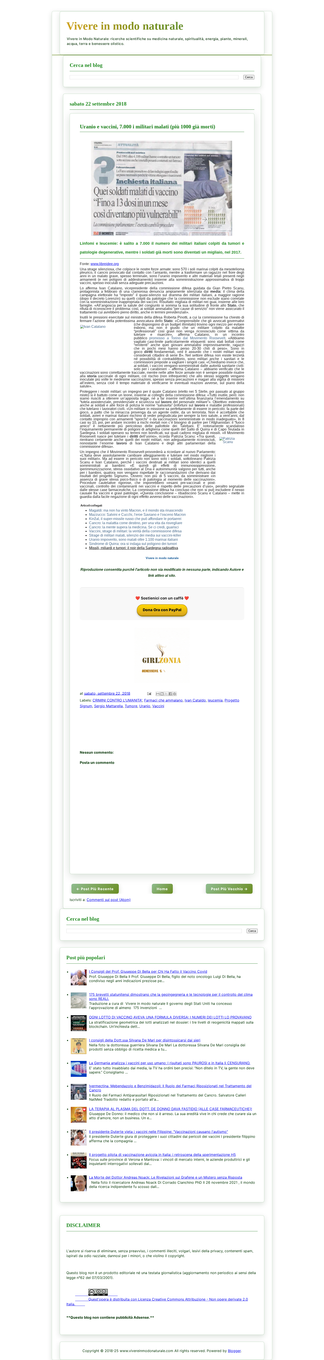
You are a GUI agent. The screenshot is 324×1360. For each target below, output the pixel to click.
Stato (231, 305)
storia (92, 376)
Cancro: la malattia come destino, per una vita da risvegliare (135, 523)
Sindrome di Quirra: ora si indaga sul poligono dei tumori (133, 544)
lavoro (166, 402)
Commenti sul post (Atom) (109, 899)
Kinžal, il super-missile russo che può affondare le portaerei (135, 519)
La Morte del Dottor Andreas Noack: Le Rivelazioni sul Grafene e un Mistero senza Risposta (165, 1177)
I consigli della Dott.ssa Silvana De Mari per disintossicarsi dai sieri (144, 1040)
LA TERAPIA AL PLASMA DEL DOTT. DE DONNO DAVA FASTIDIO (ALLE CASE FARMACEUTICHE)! (170, 1109)
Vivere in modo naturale (124, 25)
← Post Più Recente (95, 889)
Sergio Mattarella (108, 706)
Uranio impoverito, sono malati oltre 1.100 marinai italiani (133, 539)
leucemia (215, 700)
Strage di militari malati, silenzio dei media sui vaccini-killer (135, 535)
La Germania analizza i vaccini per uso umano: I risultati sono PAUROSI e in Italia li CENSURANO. (169, 1063)
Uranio (144, 706)
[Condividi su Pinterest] (174, 694)
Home (162, 889)
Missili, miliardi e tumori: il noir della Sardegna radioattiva (133, 548)
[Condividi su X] (166, 694)
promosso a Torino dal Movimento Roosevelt (187, 338)
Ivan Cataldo (195, 700)
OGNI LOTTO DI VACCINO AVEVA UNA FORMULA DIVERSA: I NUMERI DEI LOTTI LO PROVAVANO (170, 1017)
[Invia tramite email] (158, 694)
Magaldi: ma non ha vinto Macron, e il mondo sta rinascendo (136, 510)
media (215, 291)
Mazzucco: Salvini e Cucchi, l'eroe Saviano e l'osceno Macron (137, 514)
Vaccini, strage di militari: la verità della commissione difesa (135, 531)
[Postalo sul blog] (162, 694)
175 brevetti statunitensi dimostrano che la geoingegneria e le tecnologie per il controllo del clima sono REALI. (171, 996)
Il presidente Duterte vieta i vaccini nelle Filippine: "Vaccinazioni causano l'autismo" (158, 1131)
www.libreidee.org (105, 264)
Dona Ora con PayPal (162, 610)
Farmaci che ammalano (163, 700)
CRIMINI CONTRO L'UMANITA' (117, 700)
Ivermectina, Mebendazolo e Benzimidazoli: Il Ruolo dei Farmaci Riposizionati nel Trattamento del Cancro (170, 1088)
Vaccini (158, 706)
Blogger (234, 1351)
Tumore (131, 706)
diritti (148, 352)
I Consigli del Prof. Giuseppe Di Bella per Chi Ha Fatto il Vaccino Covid (148, 971)
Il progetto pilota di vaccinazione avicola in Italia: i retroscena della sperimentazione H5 (162, 1154)
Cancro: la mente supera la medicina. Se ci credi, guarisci (134, 527)
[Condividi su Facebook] (170, 694)
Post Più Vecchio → (229, 889)
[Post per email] (148, 693)
